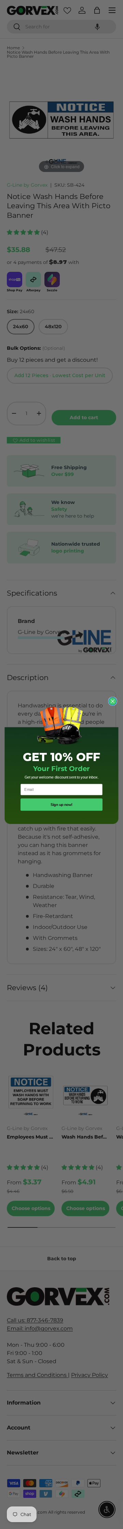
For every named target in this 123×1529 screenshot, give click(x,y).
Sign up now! (61, 804)
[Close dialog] (113, 701)
